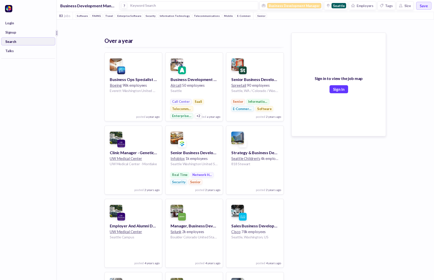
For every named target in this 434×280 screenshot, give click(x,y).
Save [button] (424, 6)
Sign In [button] (339, 89)
